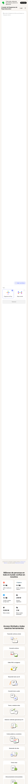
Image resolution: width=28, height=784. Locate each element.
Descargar (23, 2)
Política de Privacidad (19, 562)
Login (21, 8)
